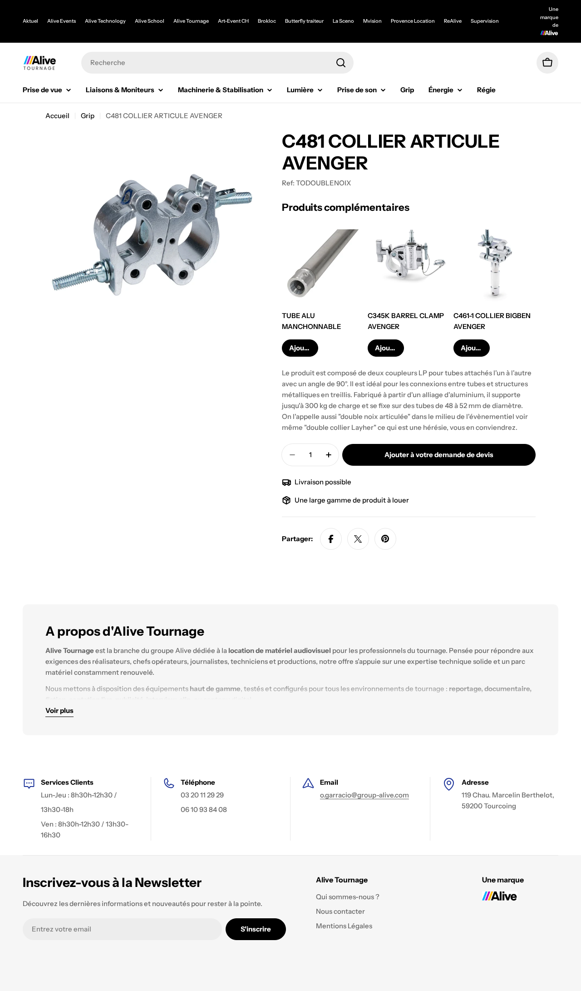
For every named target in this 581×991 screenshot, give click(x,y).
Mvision (372, 21)
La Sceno (343, 21)
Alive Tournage (191, 21)
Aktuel (30, 21)
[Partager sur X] (358, 539)
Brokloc (267, 21)
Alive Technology (105, 21)
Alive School (149, 21)
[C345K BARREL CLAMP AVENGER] (409, 264)
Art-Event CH (233, 21)
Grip (87, 115)
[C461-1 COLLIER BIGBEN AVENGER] (494, 264)
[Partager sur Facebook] (331, 539)
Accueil (57, 115)
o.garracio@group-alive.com (364, 795)
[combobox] (217, 63)
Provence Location (413, 21)
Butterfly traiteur (304, 21)
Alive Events (61, 21)
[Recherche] (340, 62)
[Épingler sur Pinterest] (385, 539)
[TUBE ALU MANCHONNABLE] (323, 264)
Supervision (485, 21)
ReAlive (453, 21)
